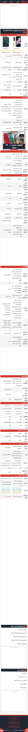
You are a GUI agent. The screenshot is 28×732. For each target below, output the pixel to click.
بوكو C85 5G (23, 687)
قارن (17, 1)
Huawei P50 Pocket (17, 55)
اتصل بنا (14, 718)
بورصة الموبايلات (14, 726)
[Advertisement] (14, 16)
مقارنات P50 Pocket (17, 496)
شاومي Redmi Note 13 (20, 680)
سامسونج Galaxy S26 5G (20, 636)
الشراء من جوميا (17, 492)
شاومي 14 (23, 673)
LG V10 (8, 56)
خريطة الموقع (14, 722)
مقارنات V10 (8, 496)
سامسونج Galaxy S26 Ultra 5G (18, 633)
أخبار (11, 1)
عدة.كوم (11, 730)
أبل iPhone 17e (22, 629)
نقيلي (4, 1)
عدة (25, 1)
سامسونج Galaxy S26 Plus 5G (18, 640)
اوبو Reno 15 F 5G (21, 644)
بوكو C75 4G (23, 684)
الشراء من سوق (16, 489)
